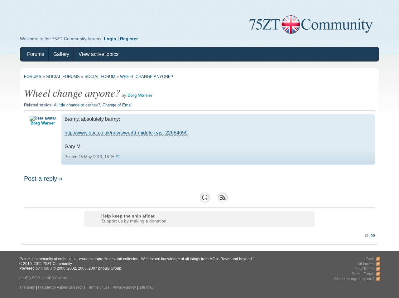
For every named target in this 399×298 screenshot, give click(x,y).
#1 (118, 156)
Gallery (61, 54)
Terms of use (99, 287)
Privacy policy (124, 287)
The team (27, 287)
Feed (370, 259)
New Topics (364, 269)
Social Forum (99, 76)
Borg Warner (139, 95)
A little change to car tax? (77, 105)
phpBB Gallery (54, 278)
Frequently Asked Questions (61, 287)
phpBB (46, 268)
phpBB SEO (29, 278)
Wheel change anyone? (146, 76)
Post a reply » (43, 178)
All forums (366, 264)
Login (110, 38)
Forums (35, 54)
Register (129, 38)
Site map (146, 287)
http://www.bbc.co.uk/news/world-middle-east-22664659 (126, 132)
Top (372, 235)
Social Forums (63, 76)
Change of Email (117, 105)
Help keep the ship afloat (128, 215)
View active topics (98, 54)
